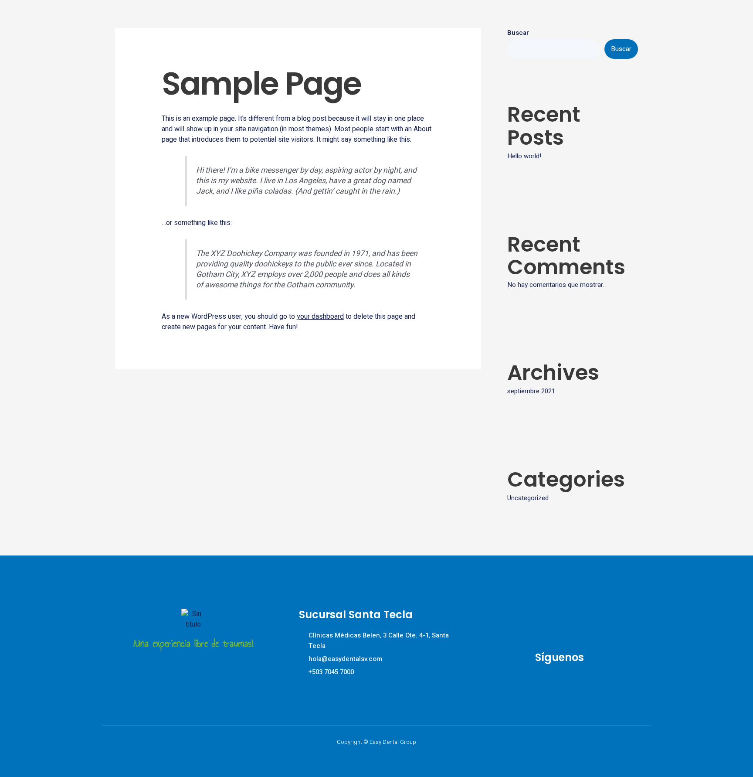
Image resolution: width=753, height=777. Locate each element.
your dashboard (320, 316)
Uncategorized (528, 498)
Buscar (518, 32)
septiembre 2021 (531, 391)
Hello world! (524, 156)
